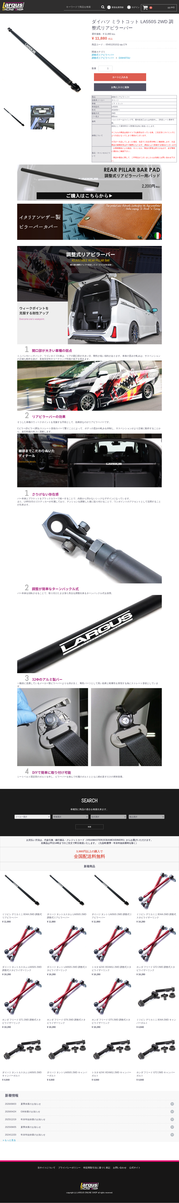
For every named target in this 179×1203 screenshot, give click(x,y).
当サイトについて (46, 1168)
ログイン (136, 7)
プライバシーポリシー (69, 1168)
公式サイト (134, 1168)
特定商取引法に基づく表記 (96, 1168)
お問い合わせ (119, 1168)
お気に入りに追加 (120, 87)
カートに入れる (120, 77)
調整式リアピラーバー (103, 55)
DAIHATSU (124, 58)
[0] (144, 7)
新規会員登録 (117, 7)
